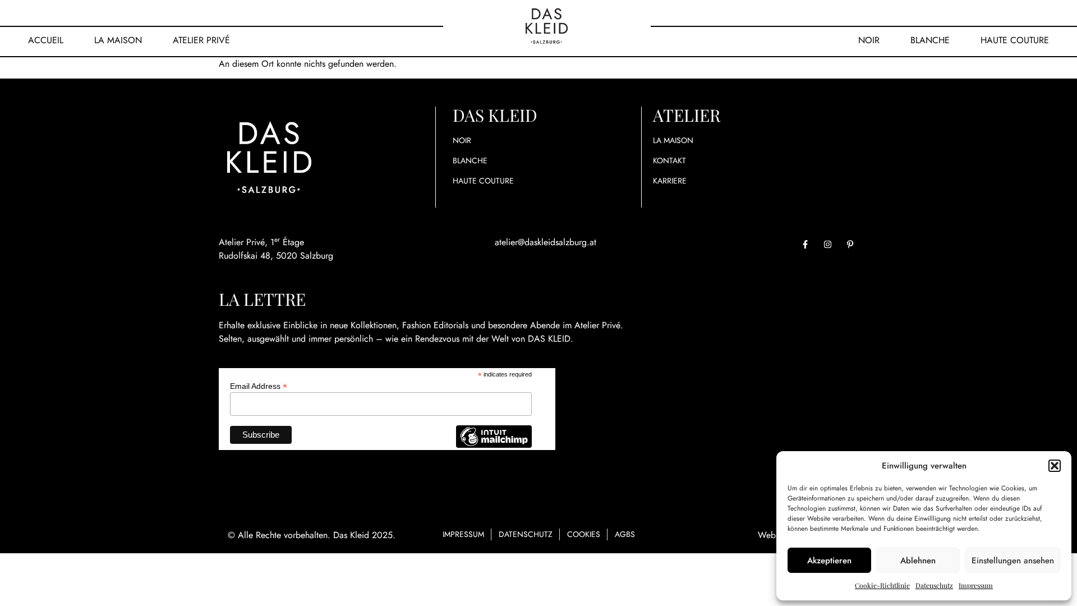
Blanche (930, 40)
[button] (1054, 465)
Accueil (45, 40)
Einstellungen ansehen (1013, 560)
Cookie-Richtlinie (882, 585)
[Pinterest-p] (849, 244)
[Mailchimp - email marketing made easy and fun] (493, 444)
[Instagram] (827, 244)
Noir (869, 40)
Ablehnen (918, 560)
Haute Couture (1015, 40)
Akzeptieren (829, 560)
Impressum (976, 585)
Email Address (258, 386)
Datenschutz (934, 585)
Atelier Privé (201, 40)
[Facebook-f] (805, 244)
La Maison (118, 40)
